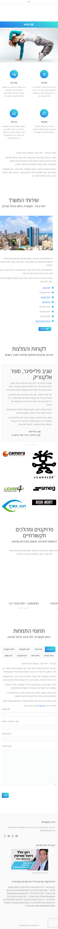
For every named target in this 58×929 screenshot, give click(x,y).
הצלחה (14, 121)
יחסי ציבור (46, 287)
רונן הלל (42, 705)
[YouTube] (16, 836)
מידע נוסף (43, 329)
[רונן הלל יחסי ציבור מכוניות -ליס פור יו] (14, 489)
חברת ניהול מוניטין (37, 893)
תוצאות (44, 121)
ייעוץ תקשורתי (24, 649)
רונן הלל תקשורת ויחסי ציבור (34, 899)
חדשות (21, 608)
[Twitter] (8, 836)
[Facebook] (4, 836)
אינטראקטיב (22, 655)
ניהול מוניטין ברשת (43, 321)
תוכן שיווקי (8, 655)
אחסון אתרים (23, 925)
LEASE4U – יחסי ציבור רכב (24, 603)
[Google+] (12, 836)
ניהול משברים (9, 649)
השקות (26, 608)
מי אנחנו (50, 649)
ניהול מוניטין (45, 297)
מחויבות (13, 82)
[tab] (50, 649)
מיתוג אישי (46, 302)
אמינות (44, 82)
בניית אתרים (34, 925)
